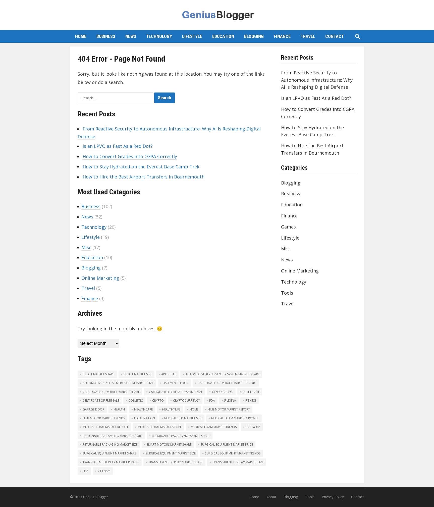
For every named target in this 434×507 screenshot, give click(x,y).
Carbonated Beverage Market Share (111, 392)
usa (85, 471)
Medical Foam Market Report (105, 427)
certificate (251, 392)
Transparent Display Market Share (175, 462)
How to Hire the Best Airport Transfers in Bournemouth (143, 177)
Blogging (254, 36)
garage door (93, 409)
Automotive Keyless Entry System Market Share (222, 374)
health (119, 409)
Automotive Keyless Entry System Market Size (118, 383)
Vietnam (104, 471)
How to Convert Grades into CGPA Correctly (130, 156)
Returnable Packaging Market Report (113, 436)
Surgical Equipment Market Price (227, 444)
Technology (159, 36)
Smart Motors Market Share (169, 444)
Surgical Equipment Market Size (170, 453)
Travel (308, 36)
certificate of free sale (101, 400)
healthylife (171, 409)
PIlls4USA (253, 427)
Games (288, 227)
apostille (168, 374)
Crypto (158, 400)
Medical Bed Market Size (183, 418)
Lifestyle (192, 36)
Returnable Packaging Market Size (110, 444)
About (271, 496)
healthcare (143, 409)
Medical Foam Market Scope (160, 427)
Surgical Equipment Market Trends (232, 453)
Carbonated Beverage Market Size (176, 392)
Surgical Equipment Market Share (109, 453)
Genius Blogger (95, 496)
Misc (86, 247)
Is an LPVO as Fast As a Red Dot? (118, 146)
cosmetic (135, 400)
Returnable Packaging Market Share (181, 436)
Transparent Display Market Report (111, 462)
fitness (250, 400)
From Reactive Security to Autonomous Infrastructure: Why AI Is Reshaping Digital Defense (317, 80)
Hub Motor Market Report (229, 409)
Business (105, 36)
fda (212, 400)
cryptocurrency (186, 400)
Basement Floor (175, 383)
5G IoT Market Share (98, 374)
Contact (334, 36)
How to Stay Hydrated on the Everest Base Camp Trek (141, 167)
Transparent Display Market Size (237, 462)
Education (223, 36)
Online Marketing (100, 278)
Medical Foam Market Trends (214, 427)
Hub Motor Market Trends (104, 418)
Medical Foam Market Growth (235, 418)
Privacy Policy (333, 496)
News (130, 36)
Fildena (230, 400)
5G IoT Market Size (138, 374)
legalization (144, 418)
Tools (287, 293)
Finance (282, 36)
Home (80, 36)
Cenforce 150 (222, 392)
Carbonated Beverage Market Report (227, 383)
